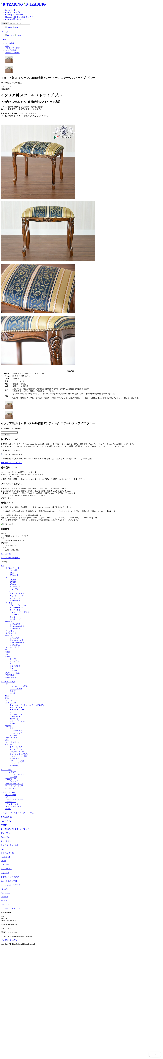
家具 (2, 566)
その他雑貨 (14, 765)
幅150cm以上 (15, 629)
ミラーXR (5, 873)
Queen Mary (5, 837)
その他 (12, 693)
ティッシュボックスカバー (20, 754)
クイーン (13, 668)
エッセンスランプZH (9, 881)
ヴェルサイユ (6, 865)
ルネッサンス (6, 869)
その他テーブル (16, 619)
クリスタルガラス (17, 774)
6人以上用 (14, 575)
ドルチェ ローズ (7, 853)
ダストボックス (16, 747)
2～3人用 (13, 570)
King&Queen (5, 889)
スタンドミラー (16, 689)
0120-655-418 (6, 554)
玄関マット (14, 719)
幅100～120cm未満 (17, 643)
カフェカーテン (16, 707)
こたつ (12, 617)
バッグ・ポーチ (16, 763)
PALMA (4, 825)
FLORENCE (5, 857)
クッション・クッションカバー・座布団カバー (28, 705)
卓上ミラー (14, 691)
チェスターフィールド (10, 845)
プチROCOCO (6, 817)
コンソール (14, 615)
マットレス (14, 670)
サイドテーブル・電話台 (19, 612)
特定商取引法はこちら (10, 940)
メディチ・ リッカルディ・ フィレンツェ (17, 813)
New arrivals (5, 893)
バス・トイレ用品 (17, 761)
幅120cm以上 (15, 645)
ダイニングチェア (17, 594)
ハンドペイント (7, 821)
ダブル (12, 663)
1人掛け (13, 580)
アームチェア (15, 598)
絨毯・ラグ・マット (18, 721)
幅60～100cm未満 (16, 640)
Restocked (4, 897)
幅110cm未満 (15, 624)
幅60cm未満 (14, 638)
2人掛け (13, 582)
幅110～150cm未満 (17, 626)
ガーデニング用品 (8, 792)
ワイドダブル (15, 666)
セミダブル (14, 661)
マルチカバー (15, 717)
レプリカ (13, 777)
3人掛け (13, 584)
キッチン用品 (15, 759)
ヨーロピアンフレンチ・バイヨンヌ (15, 829)
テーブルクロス (16, 714)
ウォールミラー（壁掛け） (20, 686)
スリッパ (13, 735)
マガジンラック (16, 749)
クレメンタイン (7, 841)
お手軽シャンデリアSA (10, 877)
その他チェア (15, 601)
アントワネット (7, 833)
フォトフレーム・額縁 (18, 756)
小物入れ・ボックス (18, 752)
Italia (2, 849)
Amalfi (3, 861)
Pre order (4, 900)
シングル (13, 659)
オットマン (14, 589)
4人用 (12, 573)
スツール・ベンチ (17, 596)
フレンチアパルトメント (10, 908)
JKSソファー (6, 904)
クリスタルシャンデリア (10, 885)
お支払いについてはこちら (11, 463)
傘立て (12, 728)
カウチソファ (15, 587)
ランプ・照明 (6, 770)
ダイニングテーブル (18, 605)
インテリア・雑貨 (8, 682)
